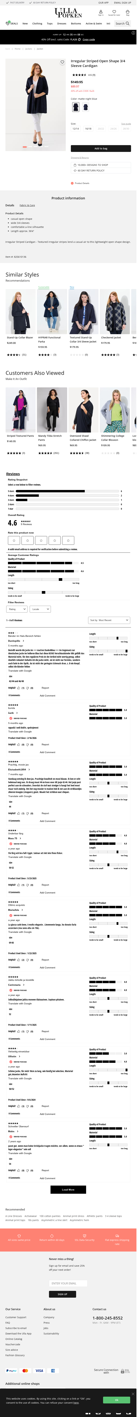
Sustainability (51, 1333)
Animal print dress (73, 1216)
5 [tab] (46, 147)
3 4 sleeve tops (113, 1216)
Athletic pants (95, 1216)
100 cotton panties (50, 1216)
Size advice (11, 1349)
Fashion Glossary (15, 1355)
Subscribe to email (16, 1328)
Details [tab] (9, 205)
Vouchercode (12, 1344)
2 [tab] (30, 147)
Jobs (46, 1328)
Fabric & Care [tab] (27, 205)
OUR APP (103, 2)
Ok (116, 1400)
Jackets (28, 48)
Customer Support (15, 1317)
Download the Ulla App (18, 1333)
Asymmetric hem (79, 1220)
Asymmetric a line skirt (54, 1220)
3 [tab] (35, 147)
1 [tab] (24, 147)
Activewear (31, 1216)
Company (49, 1317)
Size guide (126, 123)
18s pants (33, 1220)
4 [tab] (41, 147)
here (76, 1402)
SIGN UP (62, 1294)
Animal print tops (15, 1220)
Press (47, 1322)
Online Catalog (13, 1339)
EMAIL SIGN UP (122, 2)
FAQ (7, 1322)
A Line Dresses (13, 1216)
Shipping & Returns (80, 157)
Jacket (40, 48)
